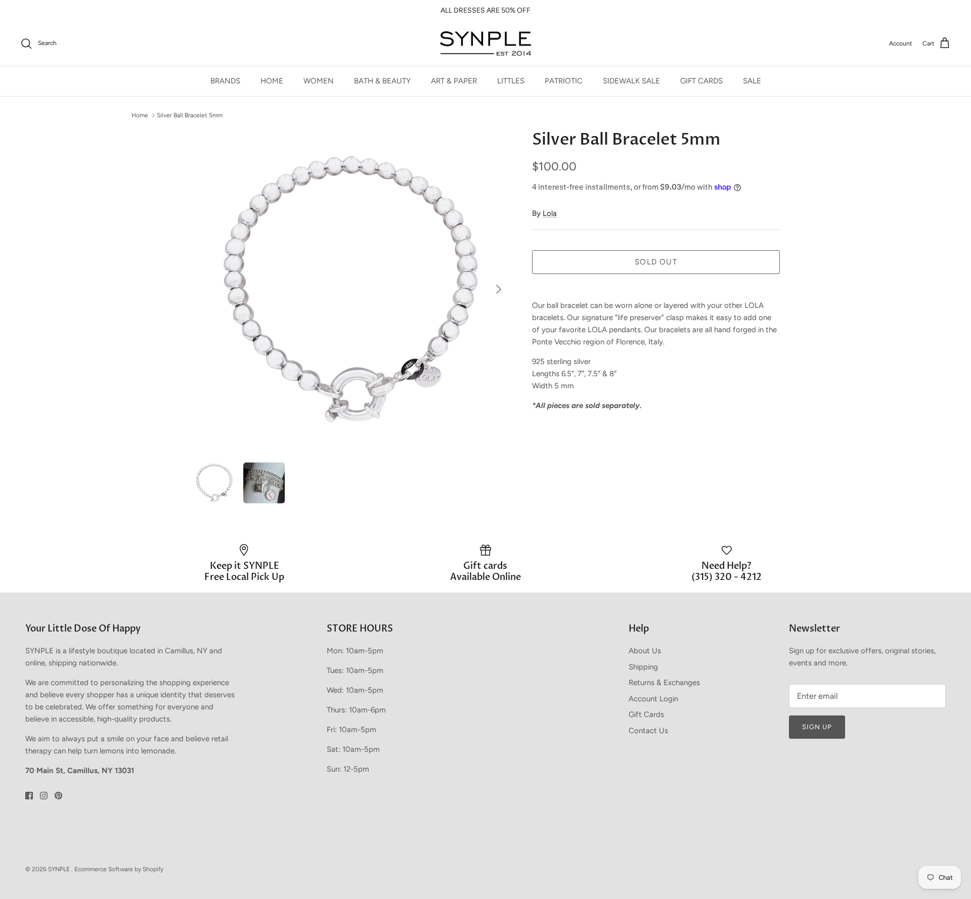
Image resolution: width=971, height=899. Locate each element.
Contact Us (648, 730)
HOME (271, 80)
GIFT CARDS (701, 80)
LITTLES (510, 80)
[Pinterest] (58, 795)
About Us (645, 650)
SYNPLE (59, 869)
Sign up (817, 727)
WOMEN (318, 80)
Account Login (653, 698)
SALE (752, 80)
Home (139, 115)
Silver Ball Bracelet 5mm (190, 115)
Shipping (643, 666)
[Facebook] (29, 795)
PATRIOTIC (564, 80)
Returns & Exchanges (664, 682)
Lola (550, 213)
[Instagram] (44, 795)
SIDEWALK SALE (631, 80)
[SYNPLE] (485, 43)
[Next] (499, 289)
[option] (350, 289)
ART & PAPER (454, 80)
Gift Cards (646, 714)
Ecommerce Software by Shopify (118, 869)
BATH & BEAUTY (382, 80)
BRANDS (225, 80)
